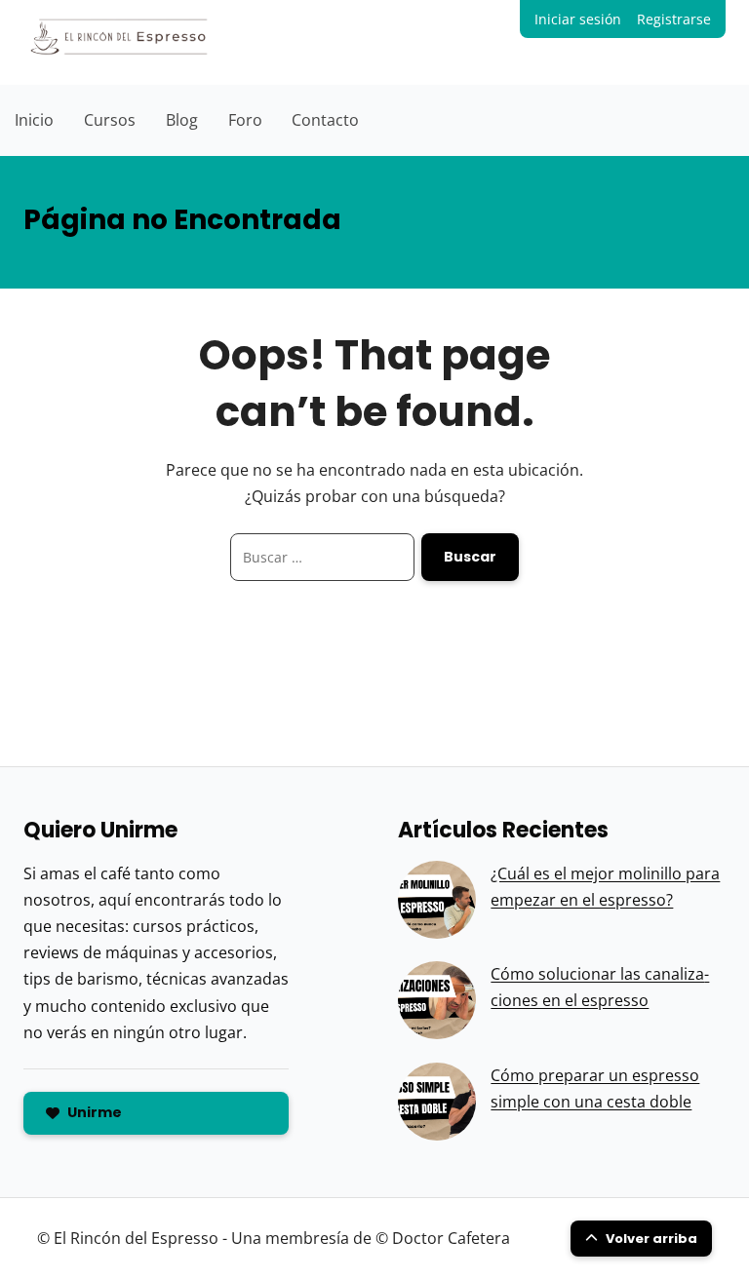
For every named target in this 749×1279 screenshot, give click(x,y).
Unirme (94, 1112)
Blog (182, 120)
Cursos (110, 120)
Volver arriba (651, 1238)
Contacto (325, 120)
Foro (245, 120)
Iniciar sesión (577, 19)
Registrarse (674, 19)
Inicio (34, 120)
